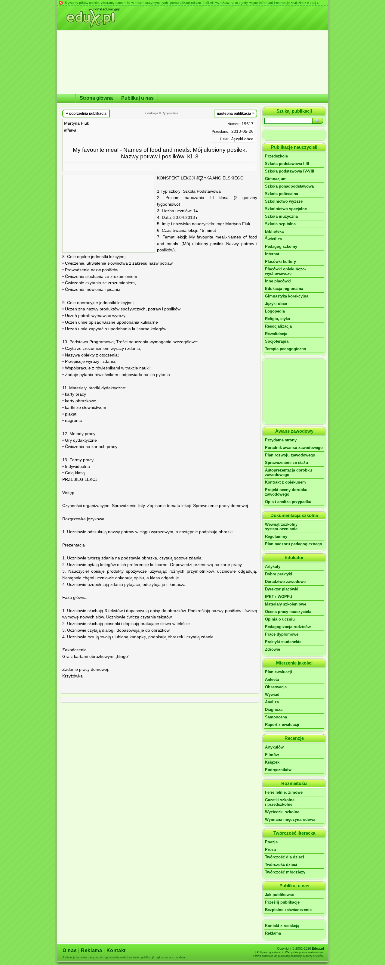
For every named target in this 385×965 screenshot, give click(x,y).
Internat (272, 254)
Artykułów (274, 747)
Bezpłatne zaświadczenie (288, 909)
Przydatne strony (281, 440)
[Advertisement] (108, 213)
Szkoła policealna (281, 193)
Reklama (273, 933)
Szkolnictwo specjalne (286, 209)
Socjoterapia (276, 341)
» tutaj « (313, 3)
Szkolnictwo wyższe (284, 201)
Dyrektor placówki (281, 589)
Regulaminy (276, 536)
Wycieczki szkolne (282, 812)
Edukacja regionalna (284, 288)
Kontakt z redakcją (282, 925)
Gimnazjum (276, 178)
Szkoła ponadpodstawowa (289, 186)
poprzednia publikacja (86, 113)
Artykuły (272, 566)
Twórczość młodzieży (285, 872)
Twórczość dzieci (281, 864)
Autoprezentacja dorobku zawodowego (288, 472)
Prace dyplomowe (281, 634)
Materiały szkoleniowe (285, 604)
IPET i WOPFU (278, 596)
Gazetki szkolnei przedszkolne (279, 802)
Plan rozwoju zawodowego (290, 455)
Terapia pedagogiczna (285, 349)
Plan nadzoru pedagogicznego (293, 544)
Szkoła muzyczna (281, 216)
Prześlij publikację (282, 902)
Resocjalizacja (278, 326)
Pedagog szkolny (281, 246)
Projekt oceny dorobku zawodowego (286, 492)
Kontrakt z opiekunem (285, 482)
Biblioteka (274, 231)
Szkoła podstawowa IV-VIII (289, 171)
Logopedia (275, 311)
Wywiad (272, 694)
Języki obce (242, 139)
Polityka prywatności (270, 952)
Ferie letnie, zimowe (284, 792)
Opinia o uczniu (280, 619)
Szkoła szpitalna (280, 224)
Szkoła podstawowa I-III (287, 163)
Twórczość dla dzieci (284, 857)
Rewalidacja (276, 334)
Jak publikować (279, 894)
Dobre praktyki (278, 574)
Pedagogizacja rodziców (288, 626)
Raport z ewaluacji (282, 724)
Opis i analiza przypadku (288, 502)
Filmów (272, 754)
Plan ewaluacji (278, 672)
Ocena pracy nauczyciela (288, 611)
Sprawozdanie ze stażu (286, 462)
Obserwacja (276, 687)
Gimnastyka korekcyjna (286, 296)
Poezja (271, 842)
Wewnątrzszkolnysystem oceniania (281, 526)
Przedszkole (276, 156)
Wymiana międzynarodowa (290, 819)
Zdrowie (272, 649)
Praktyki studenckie (283, 642)
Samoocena (276, 717)
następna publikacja (235, 113)
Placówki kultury (280, 261)
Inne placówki (278, 281)
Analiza (272, 702)
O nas (70, 950)
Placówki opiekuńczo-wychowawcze (285, 271)
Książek (272, 762)
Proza (270, 849)
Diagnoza (273, 709)
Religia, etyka (277, 318)
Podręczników (278, 769)
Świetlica (273, 239)
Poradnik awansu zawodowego (294, 447)
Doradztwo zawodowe (285, 581)
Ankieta (272, 679)
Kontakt (116, 950)
